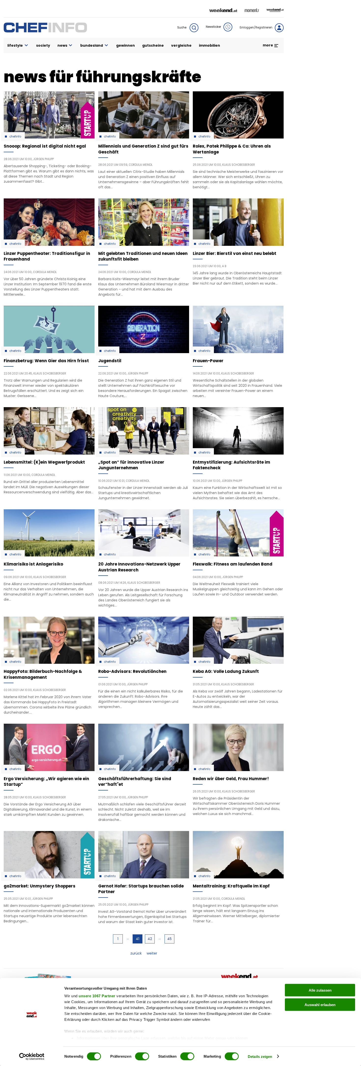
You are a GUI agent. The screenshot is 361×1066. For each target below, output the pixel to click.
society (43, 45)
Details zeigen (260, 1056)
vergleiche (181, 45)
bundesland (91, 45)
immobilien (209, 45)
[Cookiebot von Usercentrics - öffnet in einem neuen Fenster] (31, 1056)
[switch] (142, 1056)
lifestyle (15, 45)
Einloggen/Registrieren (256, 27)
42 (151, 938)
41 (139, 939)
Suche (182, 27)
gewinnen (125, 45)
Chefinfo (15, 136)
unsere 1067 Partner (97, 996)
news (62, 45)
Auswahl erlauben (320, 1004)
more (268, 45)
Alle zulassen (320, 990)
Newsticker (213, 27)
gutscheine (153, 45)
